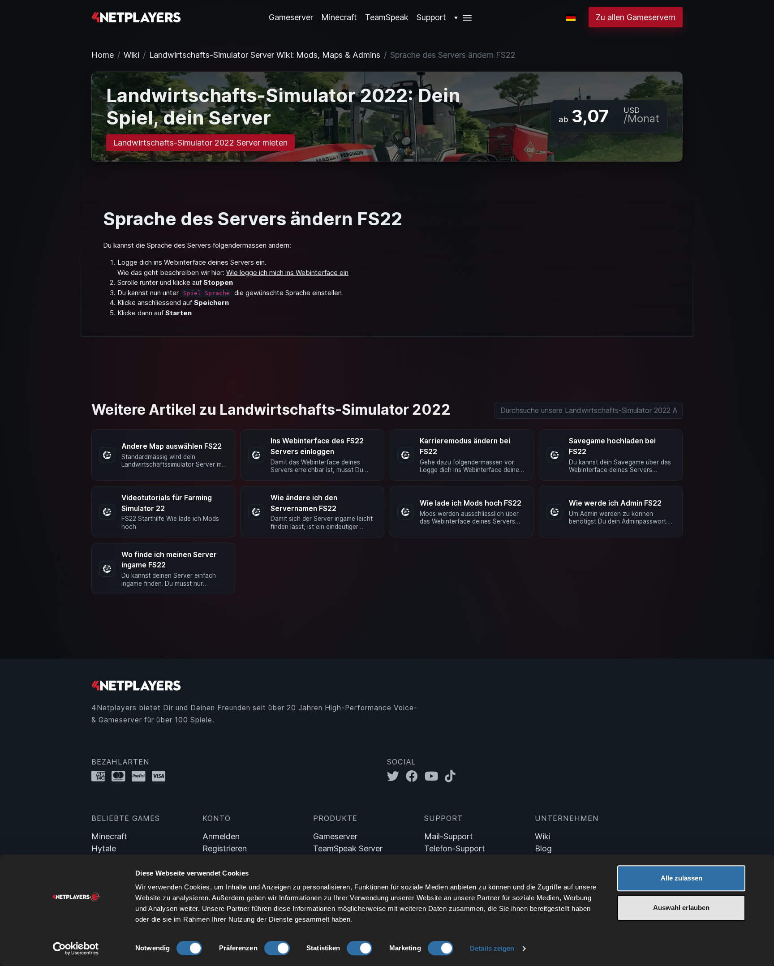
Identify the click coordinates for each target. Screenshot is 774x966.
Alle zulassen (681, 878)
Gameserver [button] (291, 17)
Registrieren (224, 848)
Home (102, 55)
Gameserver (335, 836)
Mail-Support (448, 836)
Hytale (103, 848)
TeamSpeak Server (348, 848)
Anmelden (221, 836)
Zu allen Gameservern (635, 17)
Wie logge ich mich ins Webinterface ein (287, 272)
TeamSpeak (386, 17)
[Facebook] (415, 776)
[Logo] (136, 16)
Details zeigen (492, 948)
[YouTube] (435, 776)
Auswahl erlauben (681, 907)
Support (431, 17)
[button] (463, 17)
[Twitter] (396, 776)
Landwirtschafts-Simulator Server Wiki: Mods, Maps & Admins (264, 55)
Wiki (131, 55)
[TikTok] (452, 776)
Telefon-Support (454, 848)
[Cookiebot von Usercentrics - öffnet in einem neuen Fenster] (76, 948)
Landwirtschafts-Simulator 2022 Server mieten (200, 142)
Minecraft (339, 17)
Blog (543, 848)
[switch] (277, 948)
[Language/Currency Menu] (570, 17)
